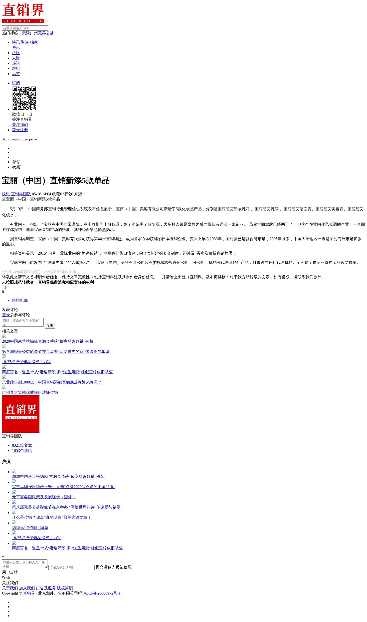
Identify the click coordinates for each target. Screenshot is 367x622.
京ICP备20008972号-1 (102, 593)
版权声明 (65, 588)
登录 (16, 130)
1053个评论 (22, 450)
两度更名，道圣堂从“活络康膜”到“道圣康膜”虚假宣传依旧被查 (57, 372)
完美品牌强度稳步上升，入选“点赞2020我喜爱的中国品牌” (63, 487)
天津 (26, 33)
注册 (24, 130)
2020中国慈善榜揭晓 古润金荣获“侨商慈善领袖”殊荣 (58, 476)
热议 (16, 63)
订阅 (16, 83)
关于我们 (10, 588)
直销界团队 (21, 194)
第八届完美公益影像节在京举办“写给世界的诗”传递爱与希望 (55, 351)
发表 (50, 325)
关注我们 (20, 124)
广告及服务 (46, 588)
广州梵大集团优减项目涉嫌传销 (30, 392)
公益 (50, 33)
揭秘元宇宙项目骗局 (30, 527)
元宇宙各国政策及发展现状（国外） (44, 497)
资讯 (16, 47)
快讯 (16, 42)
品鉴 (16, 74)
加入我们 (27, 588)
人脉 (16, 58)
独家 (34, 42)
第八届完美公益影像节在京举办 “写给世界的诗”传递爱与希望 (66, 507)
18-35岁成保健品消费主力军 (26, 362)
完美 (42, 33)
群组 (16, 68)
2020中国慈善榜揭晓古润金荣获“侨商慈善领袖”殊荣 (47, 341)
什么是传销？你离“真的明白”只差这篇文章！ (51, 517)
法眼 (16, 53)
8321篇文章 (22, 445)
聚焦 (25, 42)
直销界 (29, 593)
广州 (34, 33)
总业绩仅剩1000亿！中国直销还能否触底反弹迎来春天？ (52, 382)
